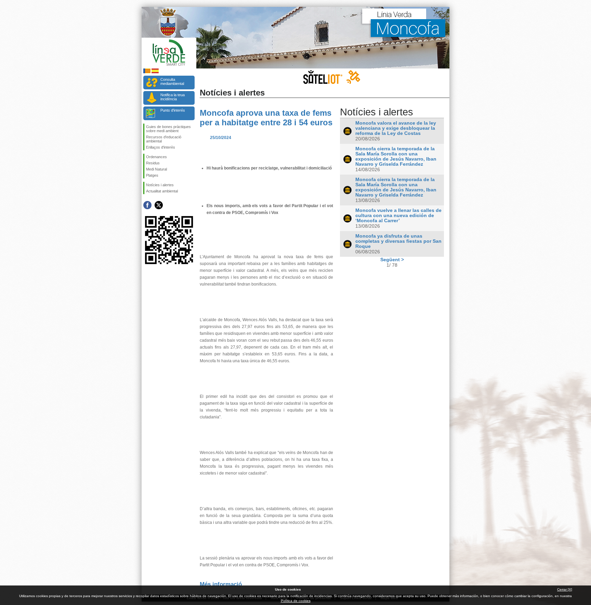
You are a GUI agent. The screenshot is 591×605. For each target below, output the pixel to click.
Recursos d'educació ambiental (163, 139)
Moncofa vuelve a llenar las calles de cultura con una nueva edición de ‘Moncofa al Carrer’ (398, 215)
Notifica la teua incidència (172, 97)
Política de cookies (296, 601)
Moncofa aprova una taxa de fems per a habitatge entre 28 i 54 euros (266, 117)
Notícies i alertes (160, 185)
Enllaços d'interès (160, 147)
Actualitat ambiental (162, 191)
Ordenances (156, 157)
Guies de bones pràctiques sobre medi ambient (168, 129)
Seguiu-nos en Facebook (147, 205)
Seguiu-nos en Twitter (159, 205)
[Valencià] (146, 72)
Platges (152, 175)
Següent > (392, 259)
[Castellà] (155, 72)
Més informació (221, 584)
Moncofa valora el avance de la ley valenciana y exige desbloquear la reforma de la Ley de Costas (395, 128)
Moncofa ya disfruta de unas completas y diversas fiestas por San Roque (398, 241)
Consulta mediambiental (172, 81)
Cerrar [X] (564, 589)
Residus (153, 163)
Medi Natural (156, 169)
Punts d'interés (172, 110)
